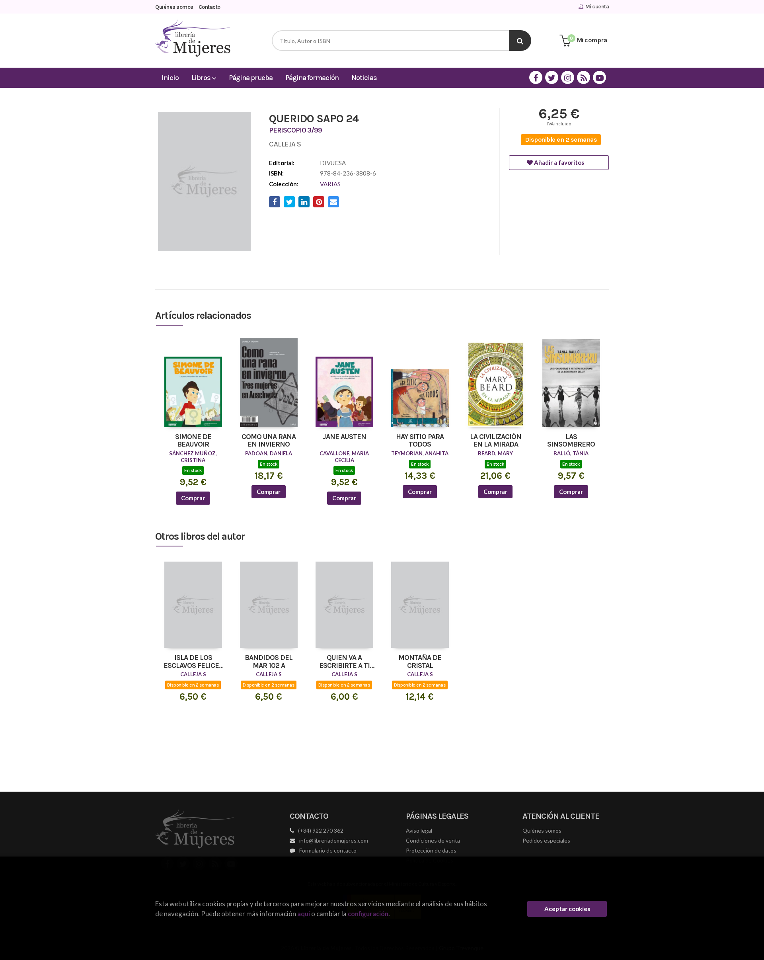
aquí (303, 913)
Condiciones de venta (433, 840)
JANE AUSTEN (344, 437)
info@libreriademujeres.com (333, 840)
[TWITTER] (551, 77)
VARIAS (330, 183)
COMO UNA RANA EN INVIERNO (269, 441)
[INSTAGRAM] (567, 77)
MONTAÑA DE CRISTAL (419, 662)
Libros (201, 77)
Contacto (209, 7)
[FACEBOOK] (535, 77)
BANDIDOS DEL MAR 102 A (268, 662)
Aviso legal (419, 830)
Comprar (193, 497)
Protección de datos (431, 850)
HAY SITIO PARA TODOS (420, 441)
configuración (368, 913)
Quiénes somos (174, 7)
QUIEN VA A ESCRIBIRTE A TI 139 (344, 662)
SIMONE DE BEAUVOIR (193, 441)
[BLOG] (583, 77)
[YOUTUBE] (599, 77)
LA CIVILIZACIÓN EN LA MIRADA (495, 441)
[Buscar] (520, 40)
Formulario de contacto (328, 850)
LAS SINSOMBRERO (571, 441)
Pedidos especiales (546, 840)
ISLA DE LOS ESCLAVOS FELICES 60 (193, 662)
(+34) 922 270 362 (320, 830)
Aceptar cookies (567, 908)
